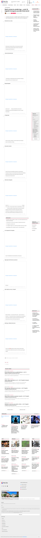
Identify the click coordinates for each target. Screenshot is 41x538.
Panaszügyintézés (4, 529)
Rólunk (3, 518)
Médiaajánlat (3, 523)
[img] (4, 1)
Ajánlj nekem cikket (22, 409)
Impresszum (3, 521)
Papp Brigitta (8, 13)
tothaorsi (7, 50)
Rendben (39, 536)
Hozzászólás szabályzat (5, 526)
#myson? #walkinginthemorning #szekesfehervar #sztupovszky (14, 255)
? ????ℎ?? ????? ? (7, 81)
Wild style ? (7, 285)
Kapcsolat (3, 520)
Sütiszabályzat (25, 536)
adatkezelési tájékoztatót (16, 512)
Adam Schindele (7, 143)
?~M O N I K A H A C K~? (8, 113)
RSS (2, 528)
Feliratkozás (20, 514)
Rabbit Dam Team (7, 286)
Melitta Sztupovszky (7, 257)
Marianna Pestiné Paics (8, 320)
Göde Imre (6, 177)
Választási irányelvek (5, 531)
